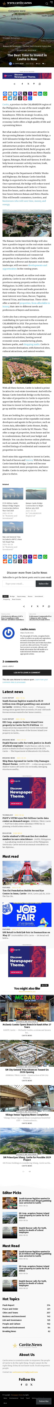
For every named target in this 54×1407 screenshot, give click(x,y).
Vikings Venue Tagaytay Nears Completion (27, 1114)
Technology (8, 815)
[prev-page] (23, 1171)
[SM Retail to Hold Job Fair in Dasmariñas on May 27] (27, 915)
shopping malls (31, 344)
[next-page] (29, 1171)
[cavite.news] (11, 63)
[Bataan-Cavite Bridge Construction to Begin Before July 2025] (36, 494)
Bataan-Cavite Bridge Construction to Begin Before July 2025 (34, 505)
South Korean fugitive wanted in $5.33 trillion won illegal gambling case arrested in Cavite (26, 704)
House (30, 596)
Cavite (6, 104)
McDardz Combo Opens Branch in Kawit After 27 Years (27, 1025)
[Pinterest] (33, 83)
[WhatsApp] (39, 83)
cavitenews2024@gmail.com (25, 1372)
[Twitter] (28, 83)
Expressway (21, 596)
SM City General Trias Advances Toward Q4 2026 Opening (27, 1071)
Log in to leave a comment (27, 672)
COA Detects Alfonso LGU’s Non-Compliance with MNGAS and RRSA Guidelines (12, 618)
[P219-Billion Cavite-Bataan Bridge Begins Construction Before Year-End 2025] (13, 494)
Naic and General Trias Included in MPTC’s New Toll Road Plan (12, 539)
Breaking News (9, 740)
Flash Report (8, 698)
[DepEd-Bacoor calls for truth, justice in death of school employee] (10, 1232)
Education (7, 833)
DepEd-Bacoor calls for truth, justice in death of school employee (33, 1230)
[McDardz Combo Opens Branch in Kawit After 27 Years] (27, 1008)
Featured (6, 887)
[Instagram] (26, 1385)
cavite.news (19, 63)
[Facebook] (22, 83)
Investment (39, 596)
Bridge (12, 596)
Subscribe (43, 583)
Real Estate (16, 599)
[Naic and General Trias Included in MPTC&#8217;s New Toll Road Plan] (13, 527)
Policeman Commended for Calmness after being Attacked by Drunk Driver (40, 618)
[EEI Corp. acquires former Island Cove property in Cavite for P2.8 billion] (10, 1218)
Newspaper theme (17, 1395)
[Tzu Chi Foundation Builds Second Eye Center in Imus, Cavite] (27, 873)
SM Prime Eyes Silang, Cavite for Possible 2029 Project (27, 1158)
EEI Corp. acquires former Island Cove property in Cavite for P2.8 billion (34, 1215)
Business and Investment (11, 46)
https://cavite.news (27, 633)
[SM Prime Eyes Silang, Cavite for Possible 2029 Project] (27, 1141)
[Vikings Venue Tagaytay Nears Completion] (27, 1098)
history (29, 460)
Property (6, 599)
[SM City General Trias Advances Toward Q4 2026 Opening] (27, 1053)
